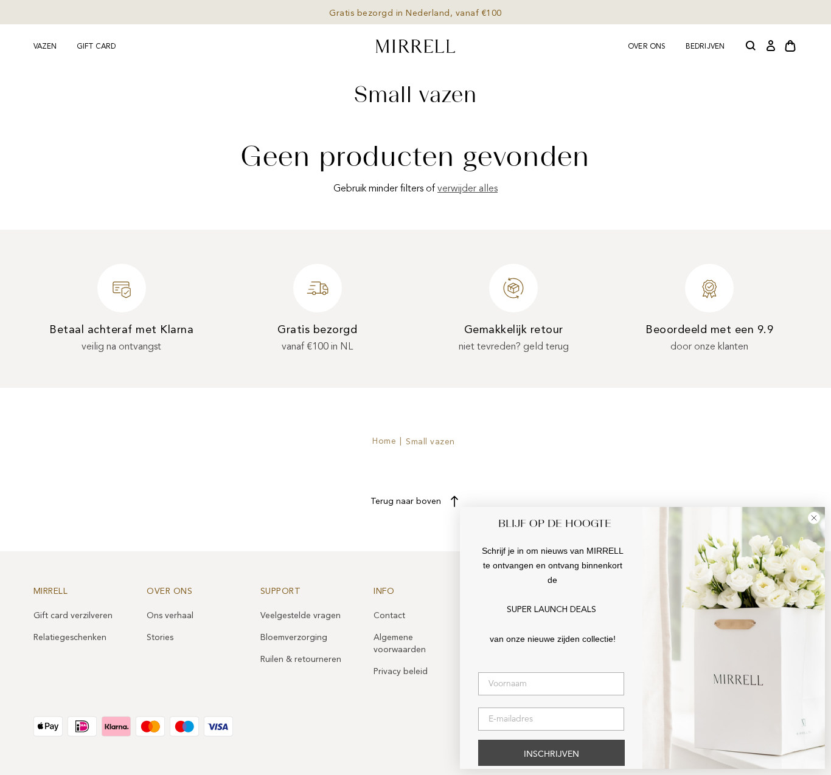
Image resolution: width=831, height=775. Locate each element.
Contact (389, 615)
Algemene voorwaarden (400, 643)
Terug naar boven (405, 501)
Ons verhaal (170, 615)
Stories (160, 637)
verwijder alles (467, 188)
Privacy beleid (401, 671)
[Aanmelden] (770, 46)
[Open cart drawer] (790, 46)
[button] (751, 46)
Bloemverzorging (293, 637)
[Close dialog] (814, 518)
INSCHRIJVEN (551, 754)
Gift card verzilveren (73, 615)
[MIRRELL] (415, 46)
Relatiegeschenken (69, 637)
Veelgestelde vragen (300, 615)
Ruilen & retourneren (300, 659)
